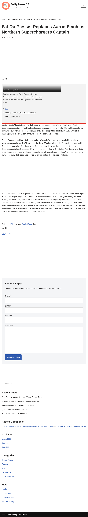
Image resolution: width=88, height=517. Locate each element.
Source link (6, 234)
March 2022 (6, 439)
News (4, 468)
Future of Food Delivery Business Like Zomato (20, 401)
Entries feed (6, 493)
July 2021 (6, 443)
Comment (9, 325)
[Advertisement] (44, 61)
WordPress (22, 515)
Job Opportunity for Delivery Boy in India (18, 405)
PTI (6, 109)
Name (8, 296)
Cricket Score (27, 224)
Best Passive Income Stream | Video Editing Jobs (22, 397)
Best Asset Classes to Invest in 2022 (16, 414)
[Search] (83, 383)
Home (4, 19)
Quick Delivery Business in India (15, 409)
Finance (5, 464)
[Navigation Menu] (83, 6)
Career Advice (7, 460)
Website (8, 316)
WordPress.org (8, 501)
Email (8, 306)
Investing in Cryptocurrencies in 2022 (71, 426)
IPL (11, 224)
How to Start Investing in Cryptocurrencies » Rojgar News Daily (27, 426)
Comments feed (8, 497)
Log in (4, 489)
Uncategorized (8, 476)
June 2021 (6, 447)
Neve (4, 515)
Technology (6, 472)
